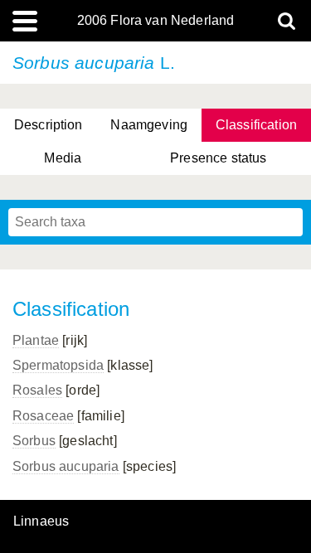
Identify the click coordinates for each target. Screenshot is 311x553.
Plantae (35, 340)
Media (62, 158)
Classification (256, 125)
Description (48, 125)
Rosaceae (43, 416)
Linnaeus (41, 521)
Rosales (37, 390)
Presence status (218, 158)
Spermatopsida (58, 365)
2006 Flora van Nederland (156, 20)
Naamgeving (148, 125)
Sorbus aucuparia (65, 466)
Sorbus (34, 441)
